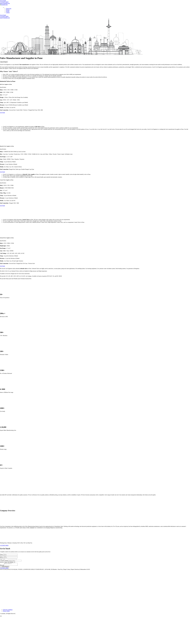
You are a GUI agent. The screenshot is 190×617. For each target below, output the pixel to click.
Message (2, 565)
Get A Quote (3, 0)
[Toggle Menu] (3, 7)
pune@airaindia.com (5, 3)
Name (2, 554)
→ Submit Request (5, 566)
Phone (2, 557)
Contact (8, 12)
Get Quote (2, 112)
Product (8, 9)
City (1, 559)
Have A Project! (4, 61)
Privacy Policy (6, 611)
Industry (2, 562)
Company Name (4, 560)
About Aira (8, 8)
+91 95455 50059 (4, 2)
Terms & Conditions (7, 609)
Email (2, 556)
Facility (7, 11)
